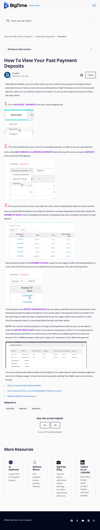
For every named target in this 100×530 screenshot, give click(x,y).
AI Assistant (14, 468)
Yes (44, 425)
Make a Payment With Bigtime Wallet (24, 385)
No (55, 425)
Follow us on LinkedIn (85, 469)
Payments (61, 36)
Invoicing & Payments (45, 36)
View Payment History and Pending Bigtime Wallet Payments (34, 390)
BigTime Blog (61, 468)
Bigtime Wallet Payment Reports (22, 396)
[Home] (15, 5)
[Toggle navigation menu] (94, 5)
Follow (90, 75)
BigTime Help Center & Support (18, 36)
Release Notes (37, 468)
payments (36, 408)
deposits (23, 408)
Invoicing (10, 408)
